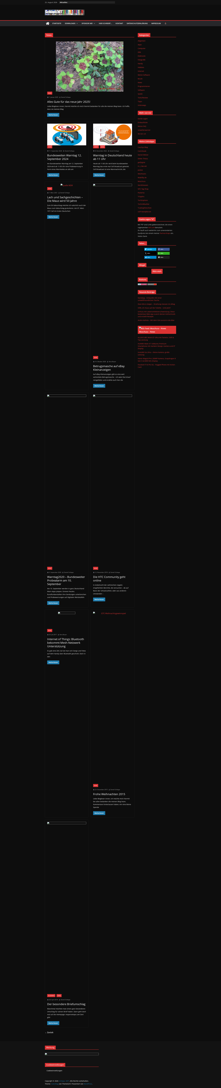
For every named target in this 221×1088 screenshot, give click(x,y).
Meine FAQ (142, 126)
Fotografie (141, 60)
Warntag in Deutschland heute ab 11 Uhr (112, 157)
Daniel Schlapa (66, 97)
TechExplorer (143, 200)
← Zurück (49, 1032)
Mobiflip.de (142, 177)
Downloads (70, 23)
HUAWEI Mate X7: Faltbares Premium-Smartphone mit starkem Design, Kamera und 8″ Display (156, 346)
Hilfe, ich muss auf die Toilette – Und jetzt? (154, 308)
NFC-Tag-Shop (143, 189)
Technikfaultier (143, 204)
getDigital (141, 162)
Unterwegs (142, 105)
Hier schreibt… (105, 23)
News (49, 93)
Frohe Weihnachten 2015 (109, 794)
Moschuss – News (147, 332)
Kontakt (119, 23)
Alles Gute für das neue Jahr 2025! (68, 102)
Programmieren (144, 86)
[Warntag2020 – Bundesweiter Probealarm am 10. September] (66, 481)
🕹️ (165, 23)
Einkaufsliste (143, 122)
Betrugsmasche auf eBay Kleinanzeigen (109, 368)
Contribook (142, 151)
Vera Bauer (112, 362)
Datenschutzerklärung (137, 23)
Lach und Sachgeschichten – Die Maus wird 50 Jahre (65, 199)
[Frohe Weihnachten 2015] (112, 698)
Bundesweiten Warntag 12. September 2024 (64, 157)
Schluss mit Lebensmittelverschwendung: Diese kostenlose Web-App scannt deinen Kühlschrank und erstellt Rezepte (156, 314)
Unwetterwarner (144, 130)
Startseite (56, 23)
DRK (139, 52)
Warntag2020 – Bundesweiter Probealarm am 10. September (66, 580)
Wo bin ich (142, 134)
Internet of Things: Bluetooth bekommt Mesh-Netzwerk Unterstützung (65, 642)
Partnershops (165, 233)
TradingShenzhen (144, 208)
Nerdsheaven (143, 185)
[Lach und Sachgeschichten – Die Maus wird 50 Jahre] (66, 185)
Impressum (156, 23)
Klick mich (157, 271)
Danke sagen (143, 119)
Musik (140, 79)
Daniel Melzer (143, 155)
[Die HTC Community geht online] (112, 481)
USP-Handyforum (144, 212)
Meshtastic (142, 174)
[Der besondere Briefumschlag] (66, 908)
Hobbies (141, 67)
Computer (141, 48)
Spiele (140, 94)
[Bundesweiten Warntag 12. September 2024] (66, 134)
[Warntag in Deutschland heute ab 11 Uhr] (112, 134)
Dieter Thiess (143, 159)
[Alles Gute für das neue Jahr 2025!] (89, 66)
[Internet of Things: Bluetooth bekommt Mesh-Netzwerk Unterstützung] (66, 620)
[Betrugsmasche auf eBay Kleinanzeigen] (112, 270)
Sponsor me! (87, 23)
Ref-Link (151, 227)
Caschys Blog (143, 147)
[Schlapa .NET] (47, 23)
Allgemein (51, 995)
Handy (96, 147)
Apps (140, 45)
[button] (76, 23)
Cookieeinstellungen (54, 1071)
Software (141, 90)
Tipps (140, 101)
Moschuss (141, 181)
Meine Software (144, 75)
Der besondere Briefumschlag (66, 1004)
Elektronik (141, 56)
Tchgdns (141, 196)
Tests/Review (143, 98)
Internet (141, 71)
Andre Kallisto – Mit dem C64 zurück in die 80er (156, 320)
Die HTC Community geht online (109, 578)
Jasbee (140, 170)
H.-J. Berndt (142, 166)
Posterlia (141, 193)
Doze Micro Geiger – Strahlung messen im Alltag (156, 304)
